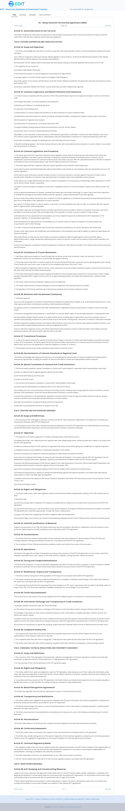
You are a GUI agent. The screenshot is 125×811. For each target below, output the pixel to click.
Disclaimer (54, 807)
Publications (45, 799)
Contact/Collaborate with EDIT (74, 799)
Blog (87, 799)
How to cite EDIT (56, 799)
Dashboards (95, 799)
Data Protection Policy (75, 807)
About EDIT (30, 799)
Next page (108, 25)
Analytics (88, 9)
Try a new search (76, 9)
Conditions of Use (63, 807)
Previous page (18, 25)
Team (37, 799)
